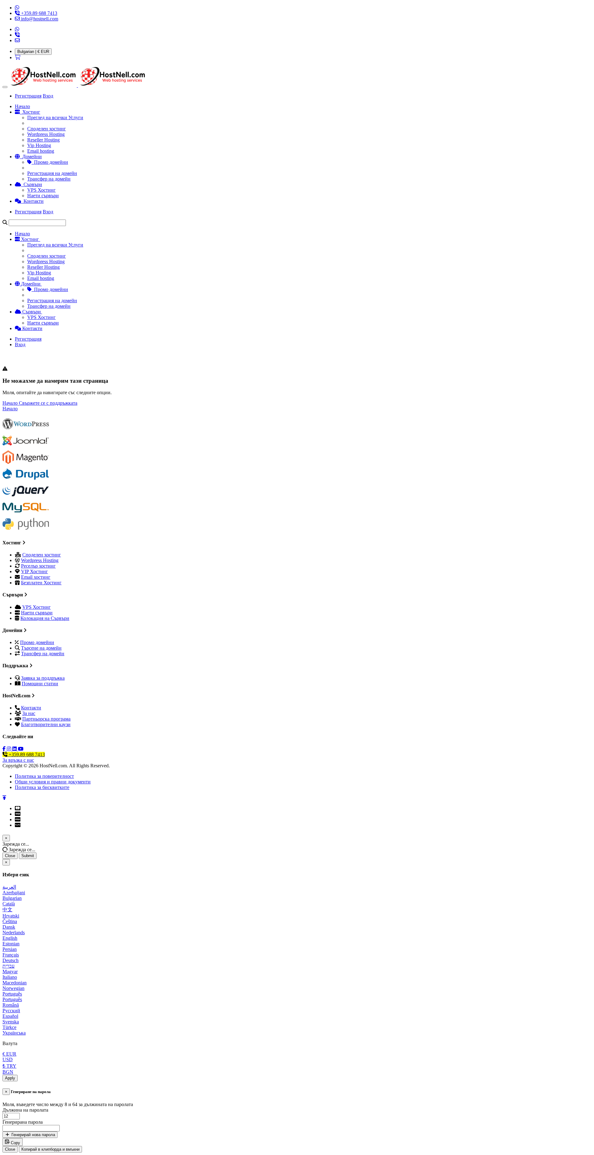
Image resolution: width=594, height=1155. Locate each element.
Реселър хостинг (38, 566)
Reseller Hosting (43, 139)
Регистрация (28, 95)
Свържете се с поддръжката (48, 403)
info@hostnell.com (39, 18)
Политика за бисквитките (42, 787)
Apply (10, 1078)
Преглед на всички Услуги (55, 117)
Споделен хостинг (46, 128)
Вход (48, 95)
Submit (27, 855)
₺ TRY (9, 1066)
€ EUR (9, 1054)
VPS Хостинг (41, 190)
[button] (4, 87)
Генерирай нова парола (32, 1134)
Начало (10, 403)
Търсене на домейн (41, 648)
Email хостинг (35, 577)
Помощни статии (40, 683)
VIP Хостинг (34, 571)
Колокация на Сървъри (44, 618)
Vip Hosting (39, 145)
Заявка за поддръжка (43, 678)
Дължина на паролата (25, 1110)
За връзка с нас (18, 760)
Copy (15, 1142)
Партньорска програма (46, 718)
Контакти (31, 707)
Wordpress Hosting (46, 134)
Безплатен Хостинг (41, 582)
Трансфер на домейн (49, 178)
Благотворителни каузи (46, 724)
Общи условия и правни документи (53, 781)
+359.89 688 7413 (38, 13)
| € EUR (33, 51)
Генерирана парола (22, 1122)
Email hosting (40, 151)
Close (10, 855)
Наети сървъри (43, 195)
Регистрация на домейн (52, 173)
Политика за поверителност (44, 776)
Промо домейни (50, 162)
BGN (7, 1071)
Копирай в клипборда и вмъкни (50, 1149)
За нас (28, 713)
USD (7, 1059)
